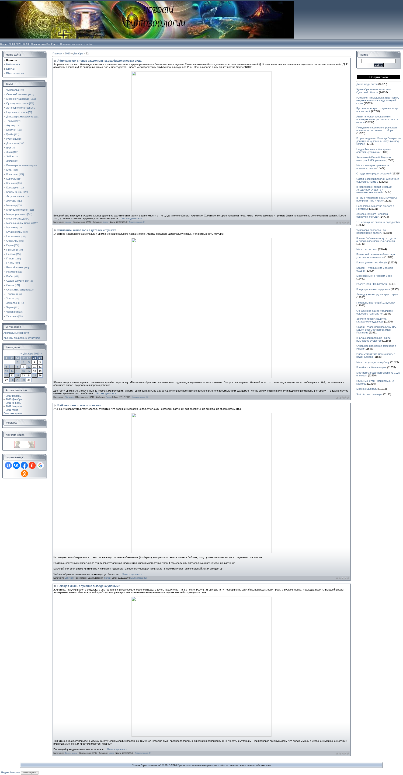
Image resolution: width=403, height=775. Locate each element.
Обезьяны (12, 240)
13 (6, 371)
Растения (11, 271)
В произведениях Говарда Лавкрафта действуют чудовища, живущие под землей (378, 141)
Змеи (9, 160)
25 (34, 375)
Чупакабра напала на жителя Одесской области (373, 91)
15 (17, 371)
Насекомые (13, 236)
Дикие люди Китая (367, 84)
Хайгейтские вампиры (369, 394)
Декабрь (78, 53)
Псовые (11, 254)
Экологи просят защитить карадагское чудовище (371, 320)
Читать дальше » (132, 218)
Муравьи (11, 227)
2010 (67, 53)
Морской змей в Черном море (374, 275)
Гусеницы (12, 138)
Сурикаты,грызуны (17, 289)
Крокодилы (12, 187)
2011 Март (12, 409)
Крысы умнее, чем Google (371, 262)
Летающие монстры (18, 107)
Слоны (10, 285)
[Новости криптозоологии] (24, 442)
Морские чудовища (17, 98)
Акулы (10, 125)
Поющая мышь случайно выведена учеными (88, 586)
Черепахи (12, 311)
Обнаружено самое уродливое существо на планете (374, 312)
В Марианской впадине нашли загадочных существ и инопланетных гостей (374, 189)
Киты (9, 169)
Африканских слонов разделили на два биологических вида (99, 60)
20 (6, 375)
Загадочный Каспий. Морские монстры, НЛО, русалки (373, 159)
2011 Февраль (14, 406)
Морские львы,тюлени (19, 223)
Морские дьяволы (367, 388)
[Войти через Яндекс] (32, 465)
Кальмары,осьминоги (19, 165)
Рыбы (9, 276)
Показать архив (12, 413)
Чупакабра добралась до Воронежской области (371, 231)
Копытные (12, 174)
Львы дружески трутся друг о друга (377, 294)
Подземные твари (17, 112)
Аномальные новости (16, 332)
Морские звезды (16, 218)
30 (23, 380)
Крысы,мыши (14, 192)
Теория (10, 121)
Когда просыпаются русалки (373, 289)
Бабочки (11, 129)
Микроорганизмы (16, 214)
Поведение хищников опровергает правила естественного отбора (376, 129)
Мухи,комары (14, 231)
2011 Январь (13, 402)
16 (23, 371)
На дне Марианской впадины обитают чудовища (373, 150)
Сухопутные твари (17, 103)
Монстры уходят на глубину (372, 362)
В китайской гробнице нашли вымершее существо (373, 339)
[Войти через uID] (8, 465)
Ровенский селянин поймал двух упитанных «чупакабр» (375, 255)
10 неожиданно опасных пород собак (378, 222)
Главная (57, 53)
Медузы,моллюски (17, 209)
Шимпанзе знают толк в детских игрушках (86, 230)
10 (29, 366)
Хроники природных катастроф (21, 337)
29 (17, 380)
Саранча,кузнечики (17, 280)
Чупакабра (12, 89)
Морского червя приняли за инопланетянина (372, 167)
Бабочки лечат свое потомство (79, 405)
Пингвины (12, 249)
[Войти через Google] (40, 465)
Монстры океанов (366, 249)
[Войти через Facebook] (24, 465)
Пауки (10, 245)
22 (17, 375)
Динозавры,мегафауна (19, 116)
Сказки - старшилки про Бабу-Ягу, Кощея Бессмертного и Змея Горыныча (376, 330)
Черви (10, 307)
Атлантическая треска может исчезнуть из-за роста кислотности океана (377, 119)
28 (12, 380)
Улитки (10, 298)
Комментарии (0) (137, 222)
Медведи (11, 205)
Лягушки (11, 200)
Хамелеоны (13, 302)
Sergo (105, 222)
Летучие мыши (15, 196)
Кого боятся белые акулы (371, 367)
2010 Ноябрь (13, 395)
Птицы (10, 258)
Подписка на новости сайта (76, 44)
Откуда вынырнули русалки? (373, 173)
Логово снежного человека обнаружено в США (372, 215)
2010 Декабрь (14, 399)
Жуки (9, 152)
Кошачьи (11, 183)
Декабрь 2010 (31, 353)
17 (29, 371)
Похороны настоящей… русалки (375, 302)
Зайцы (10, 156)
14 (12, 371)
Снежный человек (17, 94)
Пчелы (10, 263)
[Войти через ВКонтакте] (16, 465)
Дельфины (12, 143)
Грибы (10, 134)
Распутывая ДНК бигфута (371, 284)
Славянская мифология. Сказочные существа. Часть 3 (377, 180)
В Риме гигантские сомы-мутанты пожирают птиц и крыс (376, 199)
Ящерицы (12, 316)
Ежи (8, 147)
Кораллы (11, 178)
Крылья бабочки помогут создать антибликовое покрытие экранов (376, 239)
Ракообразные (14, 267)
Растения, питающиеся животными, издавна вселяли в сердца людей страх (377, 100)
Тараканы (12, 294)
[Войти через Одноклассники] (24, 473)
